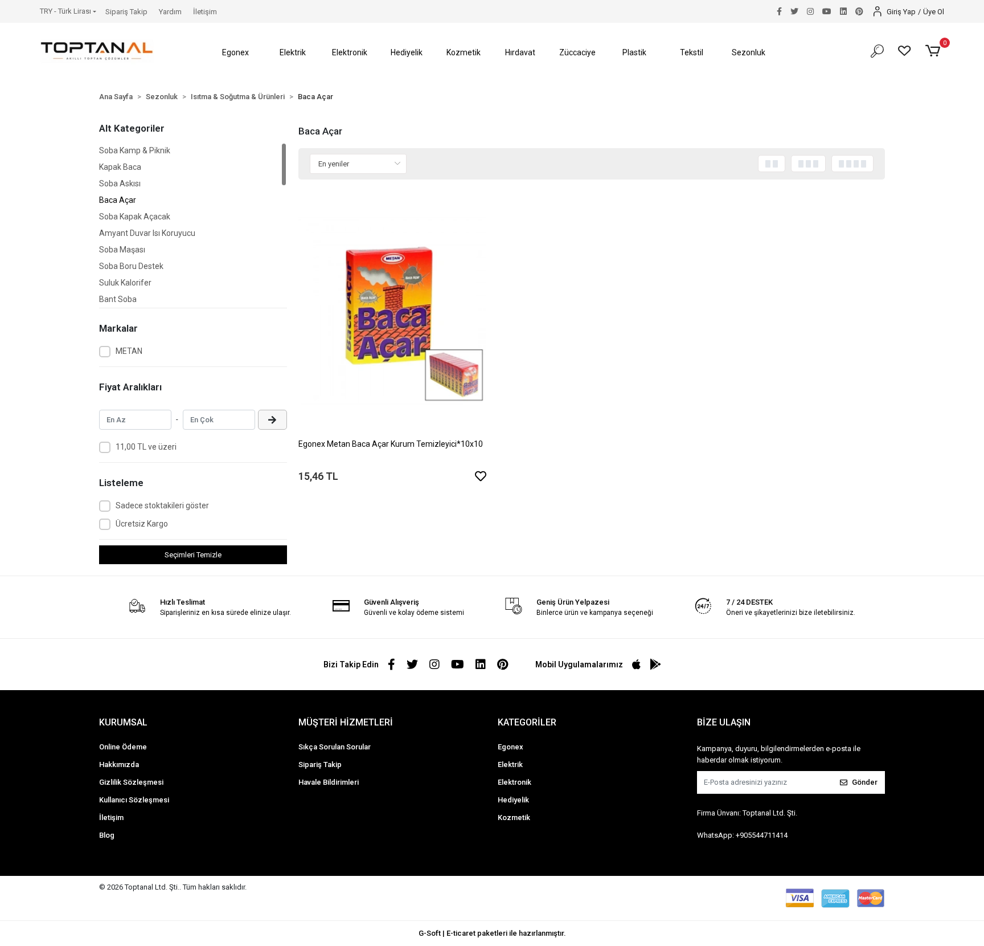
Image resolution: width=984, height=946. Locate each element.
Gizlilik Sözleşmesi (131, 782)
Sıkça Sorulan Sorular (334, 747)
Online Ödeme (123, 747)
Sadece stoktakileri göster (162, 505)
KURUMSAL (123, 722)
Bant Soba (118, 299)
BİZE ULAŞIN (724, 722)
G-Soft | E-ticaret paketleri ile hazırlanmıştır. (492, 933)
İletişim (205, 11)
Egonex (510, 747)
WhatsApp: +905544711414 (742, 835)
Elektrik (510, 764)
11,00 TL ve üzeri (146, 446)
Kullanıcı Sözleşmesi (134, 800)
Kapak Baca (120, 167)
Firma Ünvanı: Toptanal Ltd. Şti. (747, 813)
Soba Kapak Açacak (134, 216)
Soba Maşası (122, 249)
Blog (106, 835)
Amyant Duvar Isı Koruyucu (147, 233)
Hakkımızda (119, 764)
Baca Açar (117, 200)
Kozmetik (514, 817)
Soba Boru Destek (131, 266)
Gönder (865, 782)
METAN (129, 351)
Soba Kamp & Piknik (134, 150)
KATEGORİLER (527, 722)
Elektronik (514, 782)
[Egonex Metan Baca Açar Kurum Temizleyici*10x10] (392, 310)
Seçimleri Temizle (193, 555)
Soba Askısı (120, 183)
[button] (235, 52)
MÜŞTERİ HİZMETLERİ (345, 722)
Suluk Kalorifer (125, 282)
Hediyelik (513, 800)
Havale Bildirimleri (328, 782)
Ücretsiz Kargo (142, 523)
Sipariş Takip (126, 11)
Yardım (170, 11)
